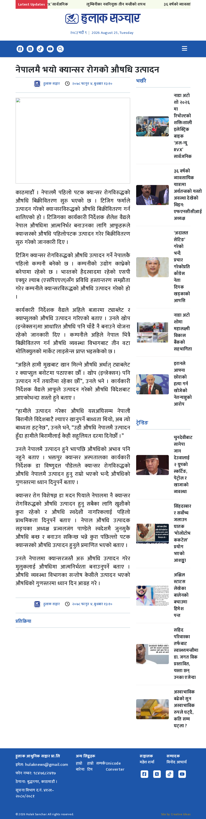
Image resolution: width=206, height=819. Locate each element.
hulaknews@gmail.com (46, 764)
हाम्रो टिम (90, 766)
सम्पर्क (101, 763)
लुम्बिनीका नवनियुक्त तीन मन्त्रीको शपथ (106, 4)
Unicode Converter (115, 766)
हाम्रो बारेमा (80, 766)
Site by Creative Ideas (175, 814)
